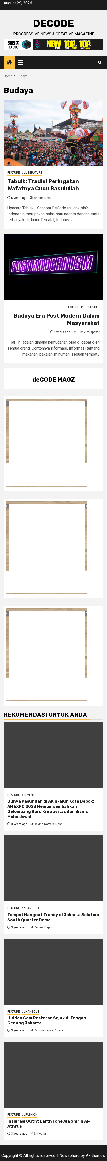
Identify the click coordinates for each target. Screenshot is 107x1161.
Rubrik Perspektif (88, 332)
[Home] (9, 62)
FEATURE (13, 172)
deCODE (53, 23)
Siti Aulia (40, 1133)
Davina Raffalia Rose (48, 824)
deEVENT (28, 795)
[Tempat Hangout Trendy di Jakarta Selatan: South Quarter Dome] (53, 868)
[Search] (100, 62)
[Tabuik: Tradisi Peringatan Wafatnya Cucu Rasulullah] (53, 133)
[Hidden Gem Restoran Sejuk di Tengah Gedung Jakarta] (53, 972)
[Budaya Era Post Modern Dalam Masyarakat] (53, 267)
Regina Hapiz (43, 927)
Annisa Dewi (42, 198)
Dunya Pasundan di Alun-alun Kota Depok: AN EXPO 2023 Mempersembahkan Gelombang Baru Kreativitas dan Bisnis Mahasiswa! (50, 809)
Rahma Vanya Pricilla (48, 1030)
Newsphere (69, 1155)
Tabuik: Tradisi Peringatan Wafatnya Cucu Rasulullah (43, 185)
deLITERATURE (32, 172)
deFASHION (29, 1114)
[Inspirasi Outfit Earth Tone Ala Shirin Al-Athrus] (53, 1075)
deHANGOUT (30, 908)
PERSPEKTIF (89, 307)
